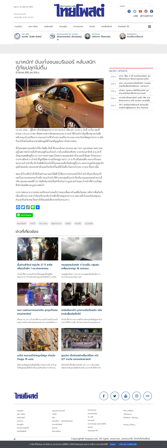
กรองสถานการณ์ (58, 410)
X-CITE (90, 417)
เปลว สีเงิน (33, 26)
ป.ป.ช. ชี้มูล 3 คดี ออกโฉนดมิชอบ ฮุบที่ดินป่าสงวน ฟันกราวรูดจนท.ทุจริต (134, 77)
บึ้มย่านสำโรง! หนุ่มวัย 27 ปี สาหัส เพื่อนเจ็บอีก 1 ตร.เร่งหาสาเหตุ (34, 266)
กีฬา (53, 417)
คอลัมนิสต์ (48, 26)
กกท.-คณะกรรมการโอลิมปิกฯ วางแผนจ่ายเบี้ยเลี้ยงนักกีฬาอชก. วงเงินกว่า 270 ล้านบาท (135, 85)
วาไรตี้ (54, 414)
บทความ (20, 421)
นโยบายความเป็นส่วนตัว (128, 444)
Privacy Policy (129, 424)
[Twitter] (135, 11)
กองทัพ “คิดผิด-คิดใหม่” (32, 36)
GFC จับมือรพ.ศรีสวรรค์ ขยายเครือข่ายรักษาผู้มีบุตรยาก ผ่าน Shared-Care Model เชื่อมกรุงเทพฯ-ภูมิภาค (134, 106)
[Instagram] (146, 11)
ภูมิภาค (54, 428)
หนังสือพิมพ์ (106, 26)
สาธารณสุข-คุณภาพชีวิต (97, 424)
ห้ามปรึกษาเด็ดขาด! (135, 36)
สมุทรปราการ (56, 223)
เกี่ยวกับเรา (128, 414)
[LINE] (148, 396)
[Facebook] (129, 11)
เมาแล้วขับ (89, 223)
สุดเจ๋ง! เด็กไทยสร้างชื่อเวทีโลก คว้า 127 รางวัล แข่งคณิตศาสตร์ (79, 357)
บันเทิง (92, 26)
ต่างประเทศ (78, 26)
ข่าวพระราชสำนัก (23, 428)
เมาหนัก (78, 223)
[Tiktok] (151, 11)
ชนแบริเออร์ (21, 223)
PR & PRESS (129, 410)
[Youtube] (140, 11)
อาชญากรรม (92, 413)
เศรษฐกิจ (63, 26)
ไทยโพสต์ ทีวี (123, 26)
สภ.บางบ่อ (43, 223)
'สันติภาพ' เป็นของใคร (101, 36)
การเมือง (18, 26)
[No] (164, 444)
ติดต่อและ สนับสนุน (131, 417)
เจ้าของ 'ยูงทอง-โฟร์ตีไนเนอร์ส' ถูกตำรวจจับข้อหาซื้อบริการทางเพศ (134, 92)
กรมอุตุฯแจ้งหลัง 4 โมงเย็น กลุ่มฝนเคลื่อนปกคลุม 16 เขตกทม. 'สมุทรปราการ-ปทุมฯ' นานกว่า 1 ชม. (80, 268)
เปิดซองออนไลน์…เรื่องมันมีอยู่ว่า (69, 38)
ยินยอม (113, 444)
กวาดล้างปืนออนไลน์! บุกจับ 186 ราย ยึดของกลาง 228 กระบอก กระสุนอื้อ (134, 99)
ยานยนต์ (91, 420)
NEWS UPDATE (118, 71)
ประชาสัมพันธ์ (57, 424)
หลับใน (68, 223)
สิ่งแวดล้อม (56, 431)
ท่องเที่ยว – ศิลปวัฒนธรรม (62, 421)
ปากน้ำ (32, 223)
